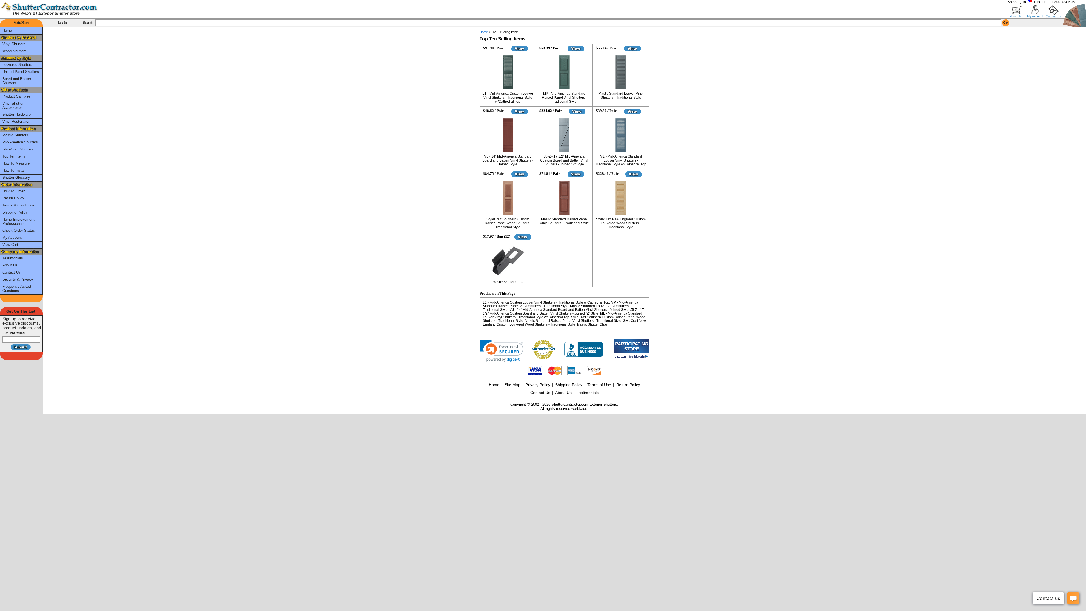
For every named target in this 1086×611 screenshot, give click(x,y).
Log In (62, 22)
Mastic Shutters (15, 135)
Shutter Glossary (16, 177)
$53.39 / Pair (549, 48)
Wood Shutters (14, 51)
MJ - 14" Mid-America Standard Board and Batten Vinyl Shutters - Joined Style (507, 160)
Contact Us (11, 272)
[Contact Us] (1053, 11)
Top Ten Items (14, 156)
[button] (501, 350)
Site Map (512, 384)
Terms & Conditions (18, 205)
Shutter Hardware (16, 114)
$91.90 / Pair (493, 48)
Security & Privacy (17, 279)
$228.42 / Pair (607, 173)
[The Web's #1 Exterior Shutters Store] (49, 8)
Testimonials (12, 258)
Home (7, 30)
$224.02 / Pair (550, 111)
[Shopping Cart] (1017, 11)
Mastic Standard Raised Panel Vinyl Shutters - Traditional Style (564, 221)
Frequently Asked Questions (16, 288)
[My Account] (1035, 11)
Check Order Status (18, 230)
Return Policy (13, 198)
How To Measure (16, 163)
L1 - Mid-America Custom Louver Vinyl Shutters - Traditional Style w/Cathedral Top (507, 98)
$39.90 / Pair (606, 111)
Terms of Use (599, 384)
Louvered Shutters (17, 65)
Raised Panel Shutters (20, 72)
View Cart (10, 244)
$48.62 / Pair (493, 111)
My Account (12, 237)
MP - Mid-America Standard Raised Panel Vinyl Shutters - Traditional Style (564, 98)
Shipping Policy (15, 212)
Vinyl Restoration (16, 121)
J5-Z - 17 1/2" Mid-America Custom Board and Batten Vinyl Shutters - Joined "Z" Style (564, 160)
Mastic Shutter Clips (508, 282)
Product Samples (16, 96)
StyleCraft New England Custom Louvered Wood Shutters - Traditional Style (621, 223)
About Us (10, 265)
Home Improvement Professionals (18, 221)
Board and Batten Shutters (16, 81)
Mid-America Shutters (20, 142)
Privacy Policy (537, 384)
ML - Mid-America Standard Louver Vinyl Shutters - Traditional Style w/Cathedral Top (620, 160)
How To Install (13, 170)
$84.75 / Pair (493, 173)
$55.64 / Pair (606, 48)
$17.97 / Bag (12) (496, 236)
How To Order (13, 191)
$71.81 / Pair (549, 173)
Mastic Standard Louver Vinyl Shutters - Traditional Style (620, 96)
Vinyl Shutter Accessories (12, 105)
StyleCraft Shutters (18, 149)
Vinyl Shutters (13, 44)
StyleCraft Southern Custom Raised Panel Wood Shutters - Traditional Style (508, 223)
